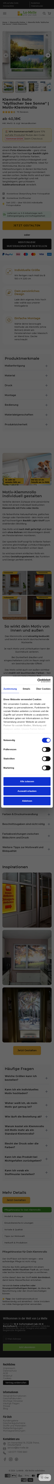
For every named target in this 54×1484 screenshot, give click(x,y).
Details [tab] (26, 689)
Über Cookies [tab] (43, 689)
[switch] (46, 749)
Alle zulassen (27, 781)
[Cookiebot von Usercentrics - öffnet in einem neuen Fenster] (38, 680)
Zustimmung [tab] (10, 689)
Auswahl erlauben (27, 791)
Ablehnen (27, 801)
